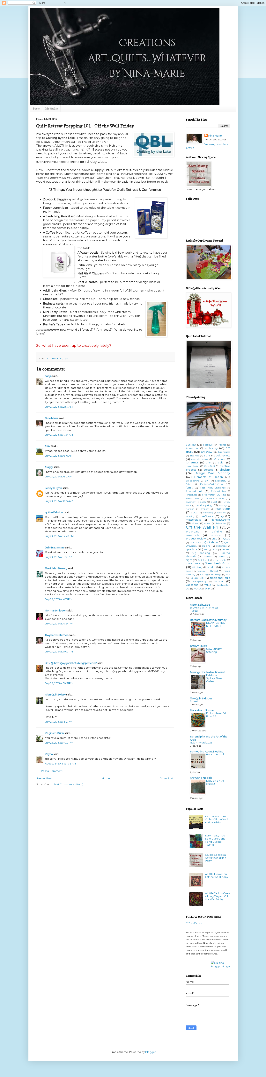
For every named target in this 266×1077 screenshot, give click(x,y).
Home (106, 778)
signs (189, 559)
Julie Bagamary (54, 547)
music (207, 523)
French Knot (192, 498)
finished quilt (194, 491)
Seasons (207, 556)
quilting (206, 546)
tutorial (218, 581)
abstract (191, 444)
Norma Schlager (55, 610)
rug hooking (201, 552)
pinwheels (192, 535)
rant (206, 549)
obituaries (220, 523)
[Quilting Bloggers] (220, 966)
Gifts (221, 498)
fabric (189, 484)
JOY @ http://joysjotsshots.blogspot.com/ (71, 663)
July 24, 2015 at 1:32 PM (58, 557)
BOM (207, 455)
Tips (228, 574)
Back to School (215, 754)
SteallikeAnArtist (217, 563)
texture (201, 571)
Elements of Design (208, 476)
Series (222, 556)
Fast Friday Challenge (212, 487)
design (225, 469)
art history (211, 448)
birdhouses (224, 452)
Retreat (226, 549)
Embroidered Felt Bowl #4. (216, 715)
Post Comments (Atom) (68, 784)
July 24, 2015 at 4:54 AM (59, 434)
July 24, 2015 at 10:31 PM (59, 683)
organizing (192, 531)
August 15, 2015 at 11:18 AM (60, 763)
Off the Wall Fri (54, 358)
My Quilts (51, 108)
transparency (199, 581)
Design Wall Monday (212, 473)
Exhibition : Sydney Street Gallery (214, 678)
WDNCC (198, 589)
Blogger (150, 1051)
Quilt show (211, 542)
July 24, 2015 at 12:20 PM (59, 536)
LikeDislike (206, 516)
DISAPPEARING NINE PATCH (215, 624)
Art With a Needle (201, 777)
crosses (208, 469)
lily (222, 516)
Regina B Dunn (54, 733)
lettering (190, 516)
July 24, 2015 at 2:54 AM (59, 406)
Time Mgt (216, 574)
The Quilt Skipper (201, 698)
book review (222, 455)
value (207, 584)
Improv (205, 509)
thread (214, 571)
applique (207, 444)
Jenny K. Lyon (53, 487)
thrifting (203, 574)
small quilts (219, 560)
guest (214, 502)
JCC (195, 512)
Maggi (49, 466)
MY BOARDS (194, 922)
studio (211, 567)
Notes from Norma (202, 710)
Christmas (192, 462)
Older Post (166, 778)
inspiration (222, 508)
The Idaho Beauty (56, 568)
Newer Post (44, 778)
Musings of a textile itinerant (207, 672)
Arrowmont (192, 448)
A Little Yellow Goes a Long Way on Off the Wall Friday (217, 896)
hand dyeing (204, 505)
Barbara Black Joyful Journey (208, 619)
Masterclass (193, 519)
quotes (191, 549)
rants (215, 549)
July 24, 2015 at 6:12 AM (58, 476)
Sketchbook (203, 560)
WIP (207, 588)
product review (196, 538)
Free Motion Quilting (214, 494)
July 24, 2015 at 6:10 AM (58, 455)
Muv (47, 445)
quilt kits (194, 542)
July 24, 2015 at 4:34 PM (59, 623)
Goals (203, 502)
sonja (48, 375)
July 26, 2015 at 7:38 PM (59, 742)
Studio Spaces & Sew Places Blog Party (215, 857)
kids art (221, 512)
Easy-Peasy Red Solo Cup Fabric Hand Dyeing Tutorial (215, 840)
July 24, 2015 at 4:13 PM (58, 599)
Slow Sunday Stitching (214, 650)
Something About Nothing (206, 751)
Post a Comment (52, 770)
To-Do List (196, 577)
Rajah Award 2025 (201, 742)
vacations (192, 584)
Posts (36, 108)
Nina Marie (51, 418)
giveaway (191, 502)
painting (217, 531)
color (221, 462)
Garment (209, 498)
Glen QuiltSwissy (55, 694)
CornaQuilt (209, 466)
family (189, 487)
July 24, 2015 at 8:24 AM (59, 501)
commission (192, 466)
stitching (197, 567)
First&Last (191, 494)
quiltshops (221, 546)
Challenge (219, 459)
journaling (208, 512)
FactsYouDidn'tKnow (211, 484)
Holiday (223, 505)
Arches (222, 444)
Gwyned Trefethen (57, 635)
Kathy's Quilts (198, 645)
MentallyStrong (220, 519)
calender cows (199, 459)
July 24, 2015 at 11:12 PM (58, 721)
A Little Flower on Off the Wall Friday (216, 875)
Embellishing (192, 481)
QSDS (226, 538)
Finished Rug (218, 491)
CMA (208, 462)
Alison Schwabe (200, 604)
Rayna (49, 754)
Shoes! (194, 701)
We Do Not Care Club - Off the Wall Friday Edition (216, 819)
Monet (195, 523)
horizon (190, 509)
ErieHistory (220, 481)
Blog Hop (194, 455)
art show (206, 451)
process (216, 535)
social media (193, 563)
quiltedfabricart (55, 512)
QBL (66, 358)
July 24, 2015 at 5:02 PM (59, 651)
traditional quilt (220, 577)
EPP (207, 480)
